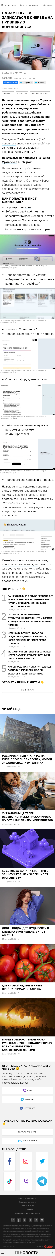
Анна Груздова (13, 88)
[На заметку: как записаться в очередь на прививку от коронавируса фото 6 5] (27, 534)
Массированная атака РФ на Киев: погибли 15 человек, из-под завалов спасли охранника (29, 670)
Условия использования (27, 1198)
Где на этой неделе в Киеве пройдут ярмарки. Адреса (22, 987)
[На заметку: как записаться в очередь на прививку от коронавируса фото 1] (27, 249)
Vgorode (15, 560)
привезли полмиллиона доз (20, 564)
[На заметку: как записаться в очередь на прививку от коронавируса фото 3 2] (27, 353)
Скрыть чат (27, 689)
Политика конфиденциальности (27, 1213)
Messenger (29, 1108)
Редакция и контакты (27, 1202)
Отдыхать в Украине (30, 5)
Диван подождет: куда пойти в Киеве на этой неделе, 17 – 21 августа (25, 931)
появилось (9, 143)
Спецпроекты (28, 1209)
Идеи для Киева (9, 5)
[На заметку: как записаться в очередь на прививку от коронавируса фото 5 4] (27, 454)
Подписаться (30, 1141)
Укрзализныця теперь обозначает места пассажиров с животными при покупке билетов (29, 655)
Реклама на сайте (27, 1206)
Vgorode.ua (9, 162)
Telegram (29, 1099)
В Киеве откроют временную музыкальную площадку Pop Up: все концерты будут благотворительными (27, 1045)
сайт (28, 207)
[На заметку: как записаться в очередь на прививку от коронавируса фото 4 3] (27, 399)
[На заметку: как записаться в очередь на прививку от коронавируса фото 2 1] (27, 303)
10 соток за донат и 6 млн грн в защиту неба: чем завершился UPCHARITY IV (25, 874)
